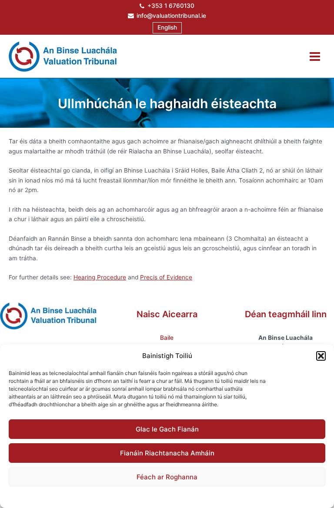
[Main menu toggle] (315, 56)
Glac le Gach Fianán (167, 429)
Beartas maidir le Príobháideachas (196, 496)
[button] (321, 356)
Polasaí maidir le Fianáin (121, 496)
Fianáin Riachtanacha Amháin (167, 453)
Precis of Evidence (166, 277)
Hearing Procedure (99, 277)
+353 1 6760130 (170, 5)
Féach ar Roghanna (167, 477)
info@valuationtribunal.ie (171, 15)
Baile (167, 337)
